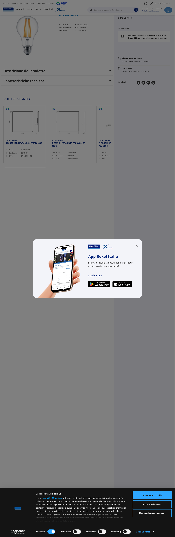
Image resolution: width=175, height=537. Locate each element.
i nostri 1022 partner (51, 498)
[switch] (77, 531)
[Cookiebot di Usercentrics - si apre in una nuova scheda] (18, 532)
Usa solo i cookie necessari (152, 513)
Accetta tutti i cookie (152, 495)
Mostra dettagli (143, 531)
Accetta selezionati (152, 504)
